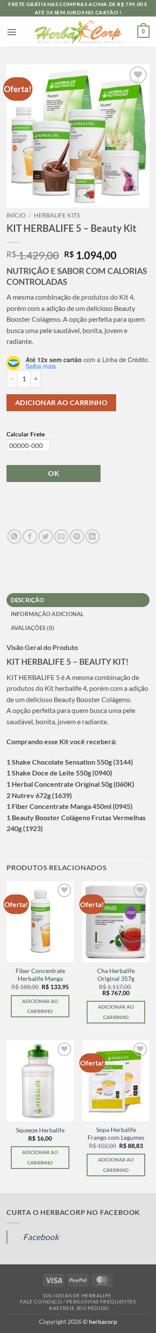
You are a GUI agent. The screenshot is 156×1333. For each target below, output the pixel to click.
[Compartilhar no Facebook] (30, 536)
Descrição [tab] (27, 600)
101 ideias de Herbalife (76, 1295)
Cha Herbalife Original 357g (116, 974)
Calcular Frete (25, 434)
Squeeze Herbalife (40, 1130)
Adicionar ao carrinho (61, 402)
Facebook (41, 1237)
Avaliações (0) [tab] (33, 627)
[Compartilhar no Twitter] (46, 536)
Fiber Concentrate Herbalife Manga (40, 974)
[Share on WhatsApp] (14, 536)
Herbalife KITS (57, 215)
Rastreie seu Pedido (79, 1308)
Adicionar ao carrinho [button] (40, 1006)
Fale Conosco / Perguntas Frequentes (78, 1301)
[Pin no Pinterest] (77, 536)
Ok (53, 473)
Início (16, 215)
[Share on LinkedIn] (92, 536)
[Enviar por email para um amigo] (61, 536)
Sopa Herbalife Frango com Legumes (116, 1133)
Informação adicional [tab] (47, 613)
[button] (11, 32)
